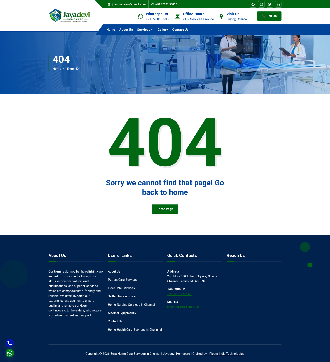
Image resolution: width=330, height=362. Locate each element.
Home (111, 29)
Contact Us (180, 29)
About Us (126, 29)
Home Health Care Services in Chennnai (135, 329)
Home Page (165, 209)
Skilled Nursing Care (122, 296)
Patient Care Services (123, 280)
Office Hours (194, 14)
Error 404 (73, 69)
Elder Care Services (121, 288)
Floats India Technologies (226, 354)
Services (143, 29)
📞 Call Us (269, 16)
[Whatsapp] (10, 353)
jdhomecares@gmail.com (129, 4)
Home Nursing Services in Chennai (131, 304)
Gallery (163, 29)
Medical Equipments (122, 313)
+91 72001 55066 (166, 4)
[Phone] (10, 343)
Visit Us (232, 14)
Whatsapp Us (157, 14)
